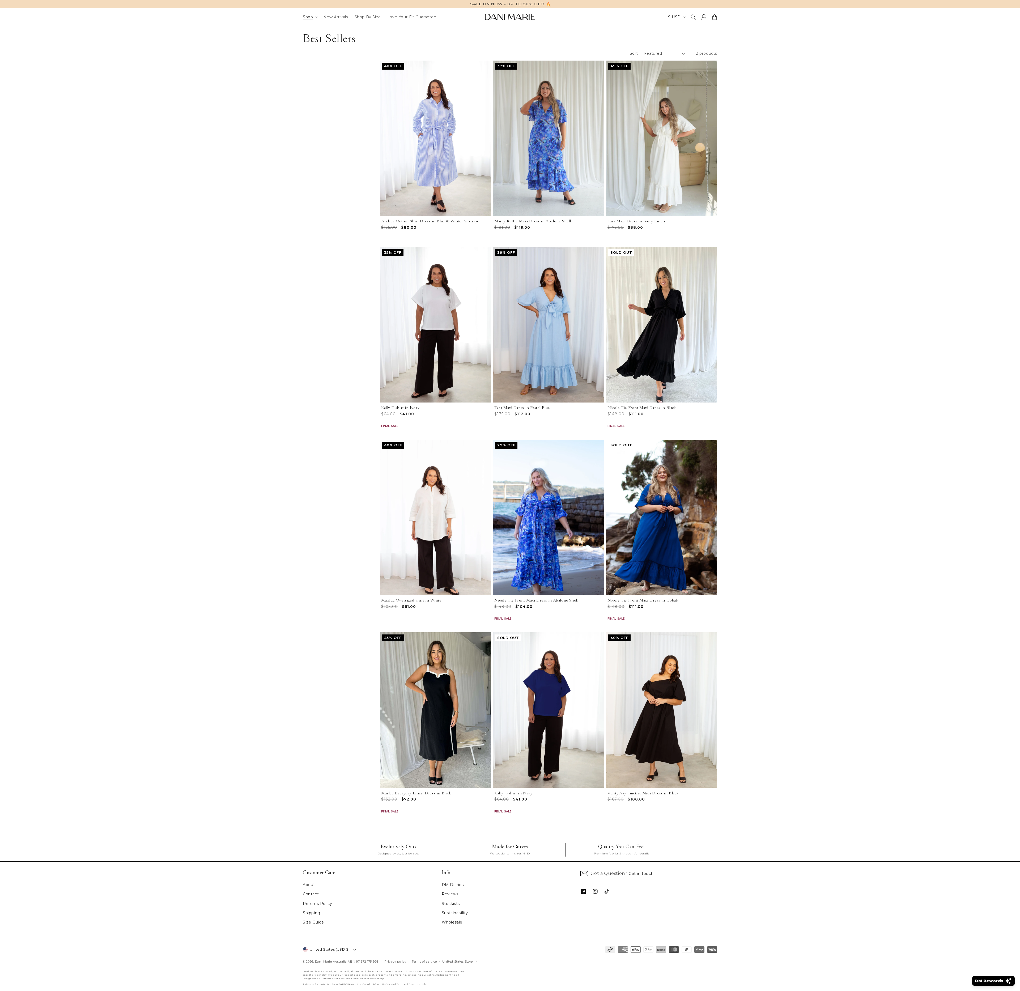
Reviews (450, 894)
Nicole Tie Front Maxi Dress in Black (641, 407)
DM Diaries (453, 884)
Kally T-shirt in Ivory (400, 407)
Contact (311, 894)
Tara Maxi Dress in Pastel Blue (522, 407)
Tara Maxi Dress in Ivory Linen (636, 221)
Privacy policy (395, 961)
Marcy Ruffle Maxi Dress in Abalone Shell (532, 221)
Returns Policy (317, 903)
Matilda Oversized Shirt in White (411, 600)
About (309, 884)
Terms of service (424, 961)
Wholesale (452, 922)
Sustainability (455, 912)
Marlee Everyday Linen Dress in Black (416, 793)
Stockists (451, 903)
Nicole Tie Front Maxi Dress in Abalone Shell (536, 600)
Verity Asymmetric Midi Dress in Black (642, 793)
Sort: (634, 53)
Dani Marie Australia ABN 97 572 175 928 (346, 961)
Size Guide (313, 922)
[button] (310, 17)
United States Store (457, 961)
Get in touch (640, 873)
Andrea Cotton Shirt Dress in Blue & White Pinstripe (430, 221)
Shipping (311, 912)
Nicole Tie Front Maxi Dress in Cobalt (642, 600)
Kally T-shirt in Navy (513, 793)
